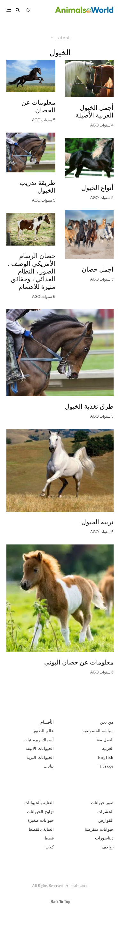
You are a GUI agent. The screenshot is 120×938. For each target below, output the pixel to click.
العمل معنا (104, 739)
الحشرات (105, 811)
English (106, 757)
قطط (49, 838)
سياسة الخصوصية (98, 730)
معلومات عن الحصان (38, 106)
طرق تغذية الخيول (89, 406)
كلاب (49, 847)
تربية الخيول (97, 521)
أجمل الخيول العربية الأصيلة (95, 111)
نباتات (49, 766)
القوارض (106, 820)
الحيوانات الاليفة (40, 748)
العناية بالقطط (41, 829)
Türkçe (107, 766)
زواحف (108, 847)
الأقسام (47, 722)
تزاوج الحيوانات (40, 811)
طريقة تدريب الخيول (37, 186)
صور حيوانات (102, 802)
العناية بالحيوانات (39, 802)
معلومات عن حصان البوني (79, 662)
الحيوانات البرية (40, 757)
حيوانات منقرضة (99, 829)
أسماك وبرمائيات (39, 739)
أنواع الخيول (97, 187)
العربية (108, 748)
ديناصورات (104, 838)
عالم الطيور (43, 730)
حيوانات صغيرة (41, 820)
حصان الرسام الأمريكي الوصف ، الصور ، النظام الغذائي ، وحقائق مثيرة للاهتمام (31, 271)
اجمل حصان (98, 269)
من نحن (107, 722)
